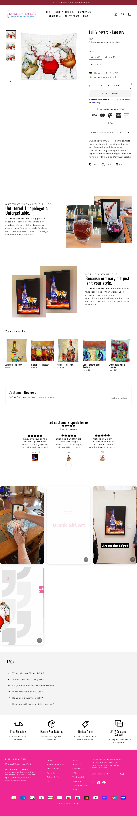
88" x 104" (96, 64)
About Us (54, 16)
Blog (85, 16)
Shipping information (106, 132)
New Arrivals (84, 12)
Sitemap (77, 781)
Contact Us (78, 769)
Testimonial (78, 777)
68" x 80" (110, 57)
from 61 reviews (68, 429)
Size (93, 52)
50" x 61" (95, 57)
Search (76, 760)
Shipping (93, 42)
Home (49, 12)
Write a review (119, 398)
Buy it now (110, 93)
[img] (68, 425)
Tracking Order (80, 786)
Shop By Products (65, 12)
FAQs (75, 773)
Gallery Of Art (72, 16)
